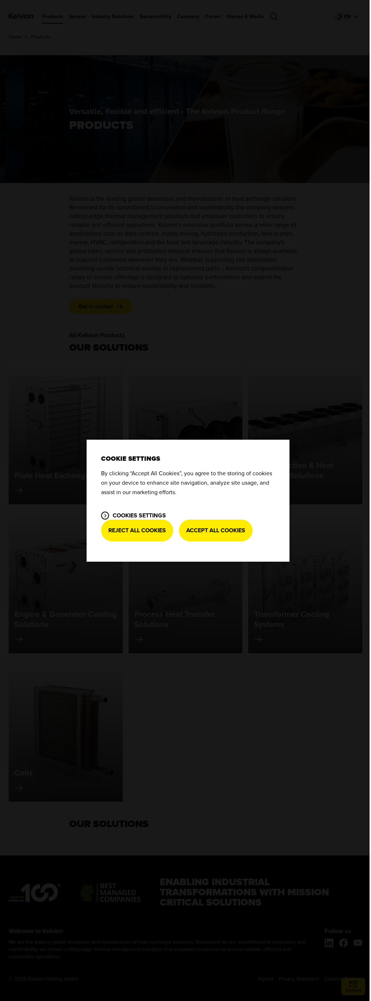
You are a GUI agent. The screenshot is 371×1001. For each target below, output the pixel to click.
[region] (188, 501)
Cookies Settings (139, 515)
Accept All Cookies (215, 530)
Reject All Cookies (137, 530)
